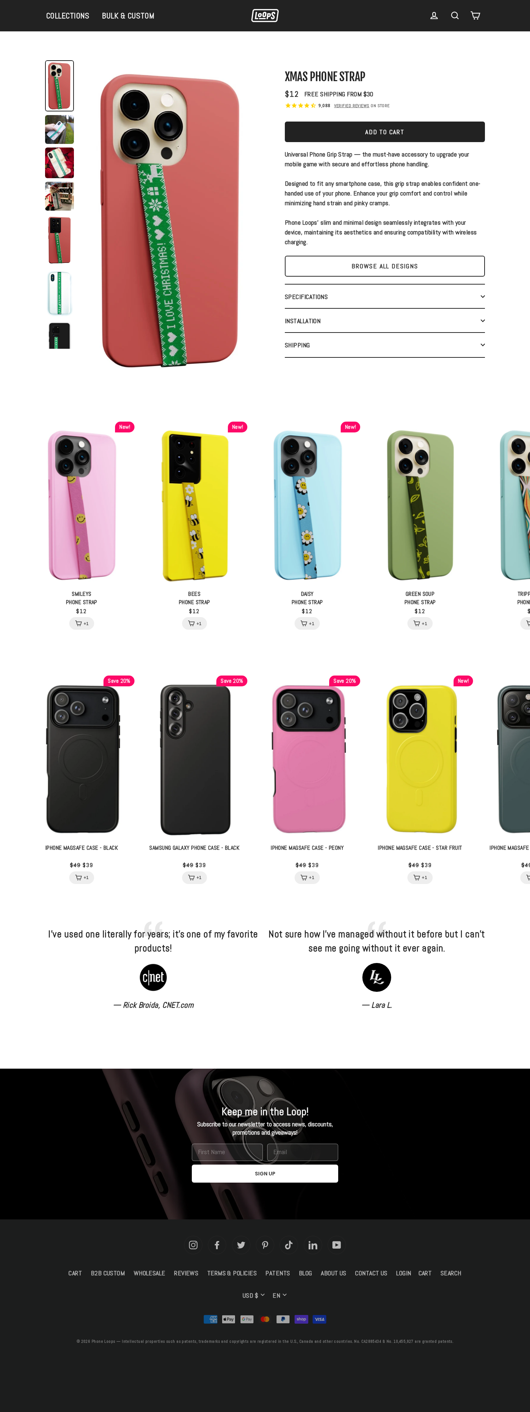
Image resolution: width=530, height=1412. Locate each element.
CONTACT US (371, 1273)
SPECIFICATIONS (306, 296)
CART (75, 1273)
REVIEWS (186, 1273)
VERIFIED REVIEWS (352, 106)
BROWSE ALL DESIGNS (385, 266)
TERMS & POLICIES (232, 1273)
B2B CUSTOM (108, 1273)
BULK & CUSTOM (128, 15)
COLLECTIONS (67, 15)
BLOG (305, 1273)
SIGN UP (265, 1173)
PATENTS (277, 1273)
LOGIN (403, 1273)
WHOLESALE (149, 1273)
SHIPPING (297, 345)
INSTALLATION (303, 321)
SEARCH (451, 1273)
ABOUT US (333, 1273)
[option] (171, 222)
